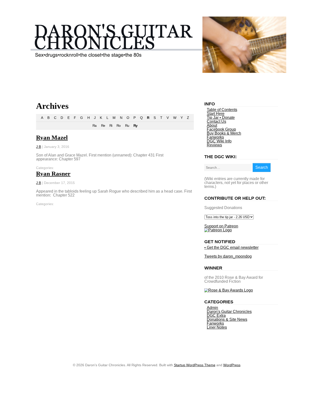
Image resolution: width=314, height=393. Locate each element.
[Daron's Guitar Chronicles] (157, 71)
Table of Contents (222, 110)
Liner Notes (217, 327)
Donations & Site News (227, 319)
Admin (212, 308)
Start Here (215, 114)
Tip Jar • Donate (221, 117)
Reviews (214, 145)
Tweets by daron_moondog (228, 256)
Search (261, 167)
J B (38, 147)
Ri (110, 125)
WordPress (231, 365)
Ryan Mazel (52, 137)
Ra (94, 125)
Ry (135, 125)
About (212, 125)
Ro (118, 125)
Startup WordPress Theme (194, 365)
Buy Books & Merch (224, 133)
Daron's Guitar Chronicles (229, 311)
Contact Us (216, 121)
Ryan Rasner (53, 173)
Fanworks (215, 137)
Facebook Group (221, 129)
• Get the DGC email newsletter (231, 247)
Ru (127, 125)
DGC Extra (216, 315)
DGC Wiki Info (219, 141)
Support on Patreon (221, 226)
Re (103, 125)
